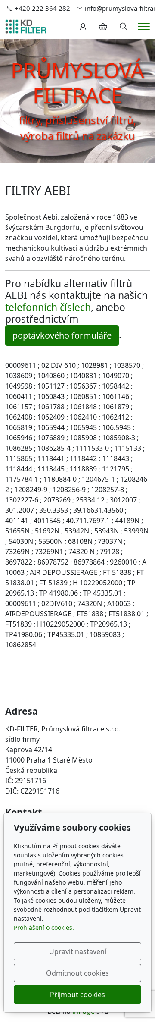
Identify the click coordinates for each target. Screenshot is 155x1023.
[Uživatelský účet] (83, 27)
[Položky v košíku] (102, 27)
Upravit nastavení (77, 951)
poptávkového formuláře (62, 335)
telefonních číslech (48, 307)
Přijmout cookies (77, 994)
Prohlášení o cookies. (44, 927)
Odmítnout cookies (77, 973)
